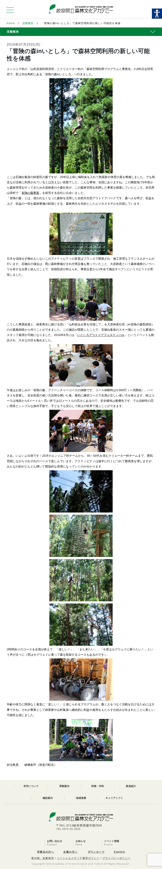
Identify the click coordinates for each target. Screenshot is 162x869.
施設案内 (48, 797)
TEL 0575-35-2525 (68, 829)
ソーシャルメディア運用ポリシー (78, 858)
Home (11, 23)
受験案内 (64, 786)
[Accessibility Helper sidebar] (157, 13)
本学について (31, 786)
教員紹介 (131, 786)
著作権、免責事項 (42, 858)
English (119, 851)
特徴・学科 (97, 786)
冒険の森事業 (30, 193)
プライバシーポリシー (116, 858)
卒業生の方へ (45, 851)
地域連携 (81, 797)
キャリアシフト (114, 797)
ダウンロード (96, 851)
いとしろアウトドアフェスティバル (100, 335)
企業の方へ (70, 851)
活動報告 (28, 23)
